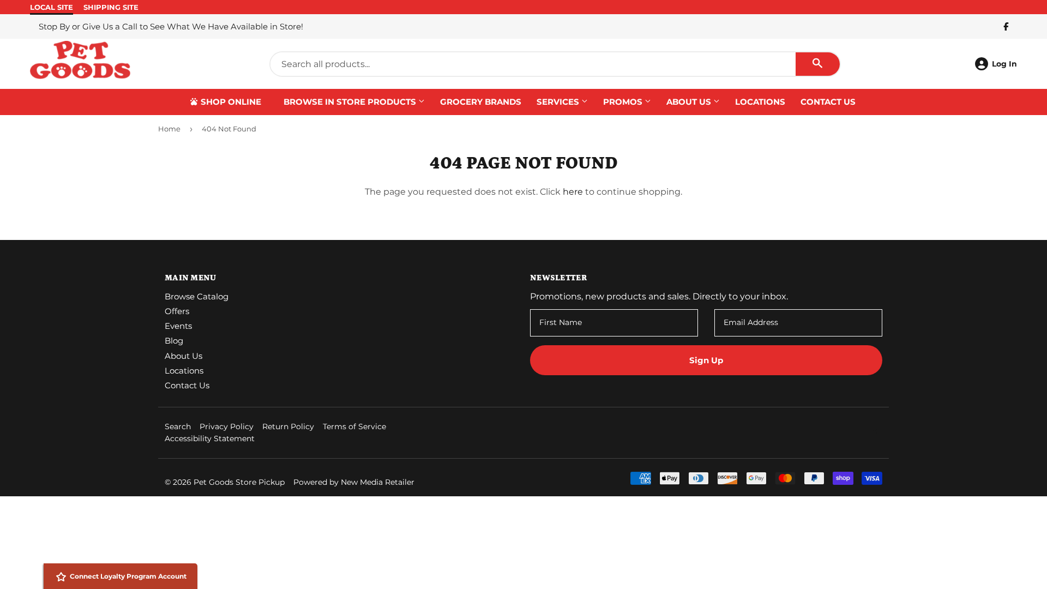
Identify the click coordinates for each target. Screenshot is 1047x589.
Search (178, 426)
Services (559, 102)
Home (169, 128)
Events (178, 326)
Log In (1004, 63)
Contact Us (828, 102)
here (573, 192)
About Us (689, 102)
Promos (624, 102)
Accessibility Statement (210, 438)
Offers (177, 311)
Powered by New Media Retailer (353, 482)
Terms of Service (354, 426)
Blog (174, 340)
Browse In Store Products (351, 102)
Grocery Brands (480, 102)
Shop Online (229, 102)
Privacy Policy (227, 426)
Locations (760, 102)
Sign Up (706, 360)
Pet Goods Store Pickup (239, 482)
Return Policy (288, 426)
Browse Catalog (196, 296)
